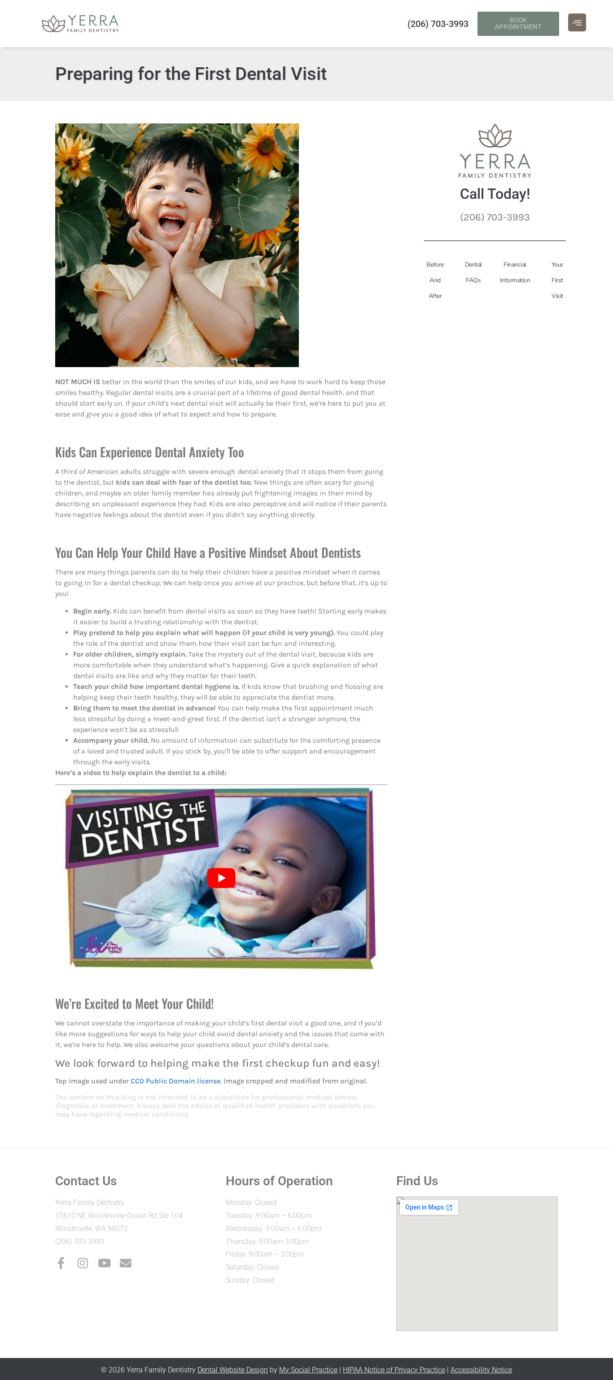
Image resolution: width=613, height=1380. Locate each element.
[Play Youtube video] (221, 877)
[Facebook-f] (61, 1263)
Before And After (435, 280)
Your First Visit (557, 280)
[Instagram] (82, 1263)
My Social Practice (308, 1370)
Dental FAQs (473, 272)
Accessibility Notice (481, 1370)
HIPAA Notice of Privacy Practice (394, 1370)
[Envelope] (125, 1263)
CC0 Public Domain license (175, 1081)
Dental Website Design (232, 1370)
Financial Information (515, 272)
